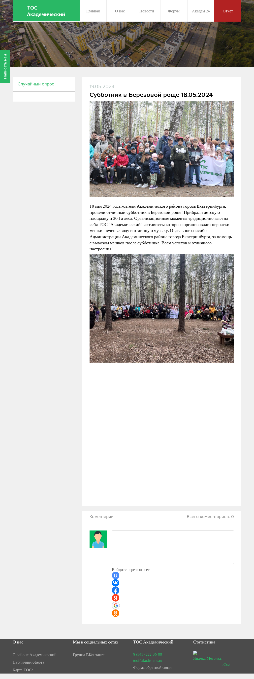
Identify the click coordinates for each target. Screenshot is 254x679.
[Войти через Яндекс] (115, 598)
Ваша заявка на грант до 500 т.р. (139, 58)
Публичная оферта (28, 662)
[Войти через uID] (115, 575)
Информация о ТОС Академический (143, 34)
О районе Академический (35, 654)
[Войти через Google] (116, 605)
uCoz (226, 664)
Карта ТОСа (23, 669)
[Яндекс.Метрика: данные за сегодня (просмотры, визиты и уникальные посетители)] (207, 656)
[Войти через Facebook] (115, 590)
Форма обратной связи (152, 667)
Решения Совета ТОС (130, 46)
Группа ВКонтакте (88, 654)
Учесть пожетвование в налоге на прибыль (148, 70)
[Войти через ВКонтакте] (115, 583)
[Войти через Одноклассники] (115, 613)
